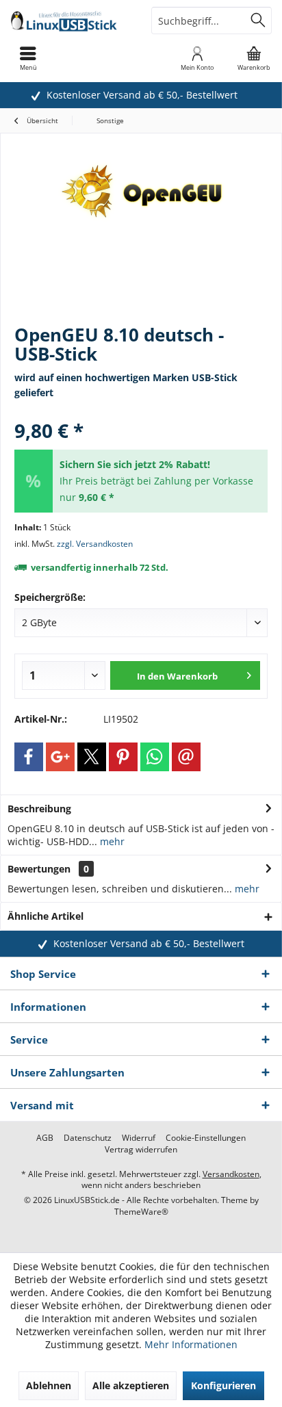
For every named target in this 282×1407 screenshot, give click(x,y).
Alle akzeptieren (130, 1385)
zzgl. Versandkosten (95, 544)
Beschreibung (39, 808)
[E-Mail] (186, 757)
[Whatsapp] (154, 757)
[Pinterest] (123, 757)
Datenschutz (88, 1138)
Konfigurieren (223, 1385)
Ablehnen (48, 1385)
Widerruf (138, 1138)
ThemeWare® (141, 1211)
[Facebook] (28, 757)
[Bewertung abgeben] (141, 412)
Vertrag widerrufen (141, 1149)
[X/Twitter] (91, 757)
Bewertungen (39, 868)
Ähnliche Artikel (46, 915)
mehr (111, 841)
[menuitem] (254, 58)
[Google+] (60, 757)
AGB (44, 1138)
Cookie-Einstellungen (206, 1138)
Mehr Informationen (191, 1344)
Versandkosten (231, 1174)
